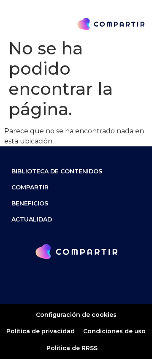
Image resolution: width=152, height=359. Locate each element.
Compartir (30, 187)
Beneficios (29, 203)
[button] (12, 24)
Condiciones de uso (114, 331)
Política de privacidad (40, 331)
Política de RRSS (72, 348)
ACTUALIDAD (31, 219)
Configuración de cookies (76, 315)
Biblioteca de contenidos (56, 171)
